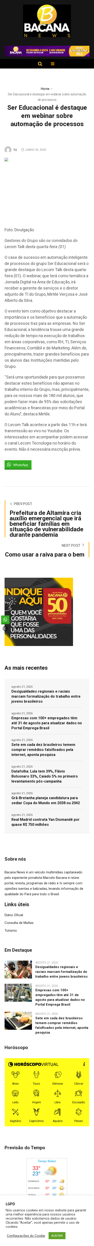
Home (45, 89)
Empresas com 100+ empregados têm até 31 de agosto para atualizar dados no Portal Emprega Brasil (46, 723)
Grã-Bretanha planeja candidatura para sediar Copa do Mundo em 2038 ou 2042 (45, 800)
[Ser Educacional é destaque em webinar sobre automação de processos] (47, 187)
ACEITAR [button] (57, 1235)
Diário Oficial (14, 915)
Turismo (11, 930)
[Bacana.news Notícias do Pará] (47, 21)
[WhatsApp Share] (5, 619)
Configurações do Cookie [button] (26, 1236)
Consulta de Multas (19, 923)
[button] (5, 628)
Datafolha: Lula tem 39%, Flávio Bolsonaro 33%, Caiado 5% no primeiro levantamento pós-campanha (44, 776)
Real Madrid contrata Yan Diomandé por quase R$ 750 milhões (45, 822)
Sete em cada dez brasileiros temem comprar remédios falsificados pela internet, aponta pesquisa (43, 750)
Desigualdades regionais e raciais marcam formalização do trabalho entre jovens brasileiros (46, 696)
